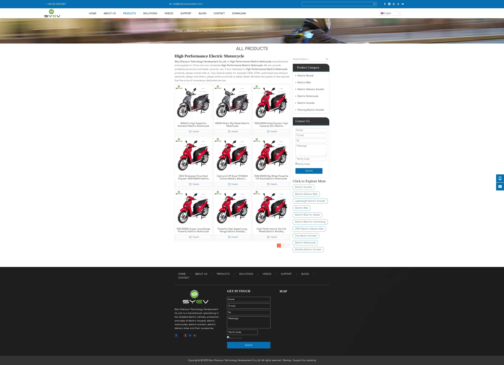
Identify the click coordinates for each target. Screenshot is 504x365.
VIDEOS (267, 274)
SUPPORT (286, 274)
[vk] (402, 4)
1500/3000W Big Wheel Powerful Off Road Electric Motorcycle (271, 177)
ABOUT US (201, 274)
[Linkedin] (389, 4)
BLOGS (305, 274)
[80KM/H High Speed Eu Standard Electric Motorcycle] (193, 102)
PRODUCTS (223, 274)
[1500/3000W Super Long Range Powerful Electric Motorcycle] (193, 208)
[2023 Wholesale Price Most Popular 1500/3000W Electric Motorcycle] (193, 155)
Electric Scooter (306, 103)
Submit (309, 171)
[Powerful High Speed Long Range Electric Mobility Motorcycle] (232, 208)
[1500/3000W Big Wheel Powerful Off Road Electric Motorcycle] (271, 155)
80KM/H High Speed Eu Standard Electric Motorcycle (193, 124)
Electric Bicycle (306, 76)
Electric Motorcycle (308, 96)
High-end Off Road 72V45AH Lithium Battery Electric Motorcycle (232, 177)
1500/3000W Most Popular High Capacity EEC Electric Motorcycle (271, 124)
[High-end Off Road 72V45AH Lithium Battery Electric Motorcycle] (232, 155)
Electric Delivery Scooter (311, 89)
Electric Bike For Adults (307, 215)
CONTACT (183, 278)
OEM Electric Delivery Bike (309, 229)
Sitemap (287, 360)
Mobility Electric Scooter (308, 249)
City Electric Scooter (306, 236)
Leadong (311, 360)
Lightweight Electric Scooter (310, 201)
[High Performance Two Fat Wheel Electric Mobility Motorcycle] (271, 208)
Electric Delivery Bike (306, 194)
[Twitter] (393, 4)
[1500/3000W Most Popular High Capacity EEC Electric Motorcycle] (271, 102)
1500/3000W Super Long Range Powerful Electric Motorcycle (193, 230)
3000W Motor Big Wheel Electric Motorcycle (232, 124)
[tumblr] (398, 4)
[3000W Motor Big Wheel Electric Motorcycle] (232, 102)
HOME (182, 274)
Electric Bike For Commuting (310, 222)
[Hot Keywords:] (375, 4)
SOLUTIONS (246, 274)
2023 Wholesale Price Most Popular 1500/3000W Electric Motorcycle (193, 177)
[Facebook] (384, 4)
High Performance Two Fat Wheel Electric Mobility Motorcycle (271, 230)
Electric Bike (304, 82)
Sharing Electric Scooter (311, 110)
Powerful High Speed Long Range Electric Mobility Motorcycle (232, 230)
